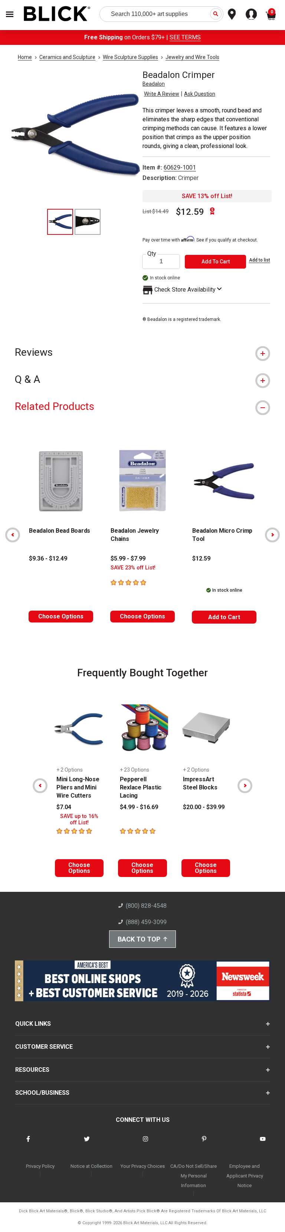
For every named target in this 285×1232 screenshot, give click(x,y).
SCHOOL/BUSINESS (42, 1092)
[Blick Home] (57, 14)
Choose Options (60, 616)
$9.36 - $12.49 (48, 558)
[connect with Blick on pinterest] (204, 1143)
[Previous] (12, 535)
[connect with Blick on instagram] (145, 1143)
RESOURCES (32, 1069)
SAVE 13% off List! (207, 196)
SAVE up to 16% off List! (79, 819)
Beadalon (153, 84)
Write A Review (161, 94)
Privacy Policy (40, 1166)
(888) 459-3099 (146, 922)
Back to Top (139, 939)
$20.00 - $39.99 (204, 807)
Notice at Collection (91, 1166)
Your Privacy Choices (143, 1166)
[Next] (272, 535)
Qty (151, 254)
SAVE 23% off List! (133, 568)
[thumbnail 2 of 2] (88, 222)
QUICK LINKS (33, 1023)
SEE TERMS (185, 37)
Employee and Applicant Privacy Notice (244, 1175)
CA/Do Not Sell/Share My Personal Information (193, 1175)
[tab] (142, 352)
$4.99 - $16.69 (139, 807)
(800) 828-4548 (146, 905)
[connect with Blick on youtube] (262, 1143)
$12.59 (190, 212)
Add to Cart (224, 617)
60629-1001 (180, 167)
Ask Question (199, 94)
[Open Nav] (9, 14)
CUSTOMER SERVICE (44, 1046)
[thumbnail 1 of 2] (60, 222)
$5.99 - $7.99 (128, 558)
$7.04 (63, 807)
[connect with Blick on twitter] (86, 1143)
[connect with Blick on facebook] (28, 1143)
